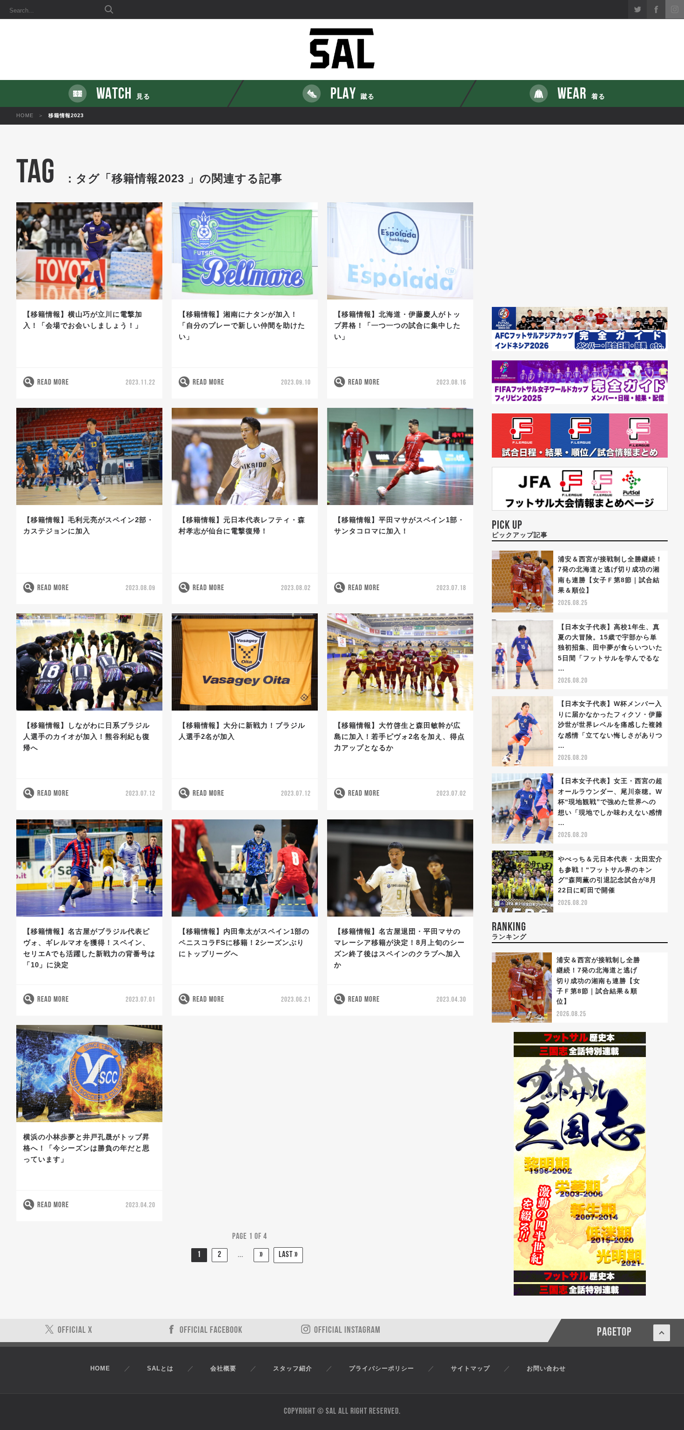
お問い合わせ (546, 1368)
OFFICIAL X (75, 1330)
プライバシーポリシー (381, 1368)
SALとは (160, 1368)
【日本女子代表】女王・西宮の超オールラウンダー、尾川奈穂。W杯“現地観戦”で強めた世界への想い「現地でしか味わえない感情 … (610, 801)
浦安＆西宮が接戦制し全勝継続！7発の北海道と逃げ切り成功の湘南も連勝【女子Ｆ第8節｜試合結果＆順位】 (598, 980)
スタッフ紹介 (292, 1368)
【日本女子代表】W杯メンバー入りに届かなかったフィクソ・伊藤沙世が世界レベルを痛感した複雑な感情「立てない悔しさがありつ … (610, 724)
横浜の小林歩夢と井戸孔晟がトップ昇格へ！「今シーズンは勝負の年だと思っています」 (86, 1148)
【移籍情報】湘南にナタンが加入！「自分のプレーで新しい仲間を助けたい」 (242, 325)
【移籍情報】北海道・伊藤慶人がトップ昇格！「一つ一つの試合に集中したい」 (397, 325)
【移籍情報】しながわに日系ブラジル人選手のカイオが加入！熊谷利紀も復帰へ (86, 736)
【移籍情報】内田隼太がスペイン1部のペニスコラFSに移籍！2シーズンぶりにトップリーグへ (244, 942)
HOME (25, 115)
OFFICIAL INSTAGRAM (347, 1330)
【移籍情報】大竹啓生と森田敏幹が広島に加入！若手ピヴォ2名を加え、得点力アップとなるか (399, 736)
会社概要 (223, 1368)
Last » (288, 1255)
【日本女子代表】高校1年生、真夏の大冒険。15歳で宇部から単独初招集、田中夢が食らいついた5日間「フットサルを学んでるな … (610, 647)
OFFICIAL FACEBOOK (211, 1330)
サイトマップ (470, 1368)
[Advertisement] (580, 232)
